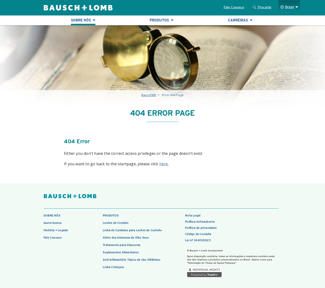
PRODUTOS (111, 215)
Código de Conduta (198, 234)
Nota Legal (192, 215)
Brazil (289, 7)
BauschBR (148, 95)
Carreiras (238, 20)
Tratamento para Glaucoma (121, 245)
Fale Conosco (234, 7)
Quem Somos (53, 223)
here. (164, 163)
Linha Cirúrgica (113, 267)
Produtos (160, 20)
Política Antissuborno (200, 221)
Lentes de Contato (115, 223)
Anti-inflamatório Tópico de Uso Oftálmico (131, 259)
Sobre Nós (81, 20)
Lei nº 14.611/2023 (198, 240)
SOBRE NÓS (52, 215)
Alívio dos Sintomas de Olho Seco (126, 237)
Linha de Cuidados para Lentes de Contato (132, 230)
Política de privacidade (201, 227)
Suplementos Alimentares (121, 252)
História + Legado (56, 230)
